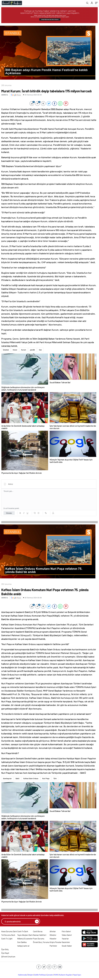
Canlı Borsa (37, 931)
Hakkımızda (22, 975)
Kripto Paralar (55, 942)
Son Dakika (22, 942)
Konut (15, 350)
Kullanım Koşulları (65, 975)
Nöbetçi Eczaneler (25, 938)
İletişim (30, 975)
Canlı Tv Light (7, 938)
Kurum (23, 350)
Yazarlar (65, 938)
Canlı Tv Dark (22, 931)
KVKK (56, 975)
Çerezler (50, 975)
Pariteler (53, 946)
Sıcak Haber (67, 946)
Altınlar (53, 931)
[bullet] (38, 513)
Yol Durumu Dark (8, 935)
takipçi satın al (23, 946)
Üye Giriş (5, 949)
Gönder (9, 513)
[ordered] (35, 513)
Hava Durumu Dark (9, 931)
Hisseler (53, 938)
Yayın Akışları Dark (25, 935)
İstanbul (6, 350)
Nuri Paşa (45, 778)
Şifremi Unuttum (8, 956)
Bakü (17, 778)
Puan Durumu (38, 938)
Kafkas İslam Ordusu (30, 778)
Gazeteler (66, 942)
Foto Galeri (66, 931)
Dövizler (53, 935)
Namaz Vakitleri (39, 935)
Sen (40, 350)
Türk (55, 778)
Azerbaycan (7, 778)
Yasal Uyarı (77, 975)
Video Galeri (67, 935)
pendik (32, 350)
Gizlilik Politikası (40, 975)
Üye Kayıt (5, 953)
